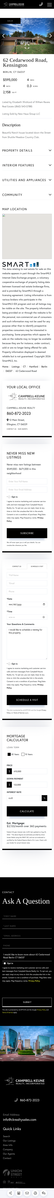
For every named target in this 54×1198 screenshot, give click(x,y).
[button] (5, 36)
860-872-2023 (19, 413)
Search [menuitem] (6, 1136)
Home (5, 366)
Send (27, 1002)
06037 (9, 371)
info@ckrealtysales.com (19, 1119)
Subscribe (27, 533)
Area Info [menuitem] (7, 1145)
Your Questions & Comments (20, 624)
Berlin (44, 366)
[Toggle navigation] (49, 4)
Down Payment (15, 778)
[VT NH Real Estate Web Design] (27, 1173)
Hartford (33, 366)
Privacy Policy (34, 981)
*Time (9, 611)
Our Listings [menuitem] (9, 1140)
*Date (9, 598)
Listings (16, 366)
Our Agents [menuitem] (9, 1153)
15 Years (29, 754)
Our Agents (22, 429)
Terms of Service (19, 713)
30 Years (15, 754)
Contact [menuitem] (7, 1158)
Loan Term (13, 747)
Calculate (27, 811)
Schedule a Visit (37, 566)
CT (24, 366)
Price (9, 765)
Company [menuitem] (8, 1149)
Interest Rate (14, 792)
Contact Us (11, 429)
